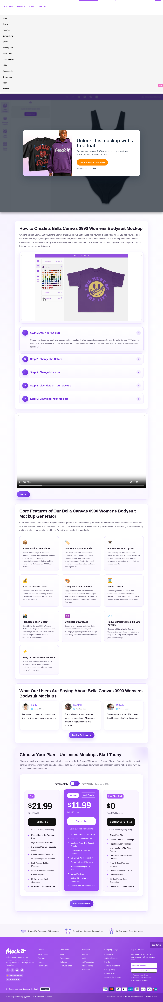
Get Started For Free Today (92, 162)
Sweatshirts (8, 36)
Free (5, 18)
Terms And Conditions (134, 997)
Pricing (32, 6)
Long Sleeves (8, 59)
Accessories (8, 71)
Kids (5, 65)
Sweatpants (8, 48)
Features (42, 6)
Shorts (6, 42)
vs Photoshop (87, 966)
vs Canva (86, 954)
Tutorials (63, 962)
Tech (5, 83)
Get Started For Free (121, 822)
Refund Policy (110, 973)
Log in (95, 168)
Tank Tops (7, 53)
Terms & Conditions (112, 966)
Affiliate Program (111, 958)
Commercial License (112, 977)
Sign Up (23, 494)
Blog (62, 954)
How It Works (43, 966)
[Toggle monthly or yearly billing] (75, 783)
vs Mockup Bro (88, 962)
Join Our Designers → (81, 735)
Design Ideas (65, 958)
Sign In (107, 962)
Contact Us (108, 954)
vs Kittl (84, 958)
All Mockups (43, 954)
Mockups (8, 6)
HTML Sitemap (66, 966)
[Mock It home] (18, 951)
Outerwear (7, 77)
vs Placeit (86, 970)
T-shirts (6, 24)
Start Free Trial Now (81, 903)
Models (6, 89)
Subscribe (42, 822)
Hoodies (6, 30)
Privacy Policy (109, 970)
